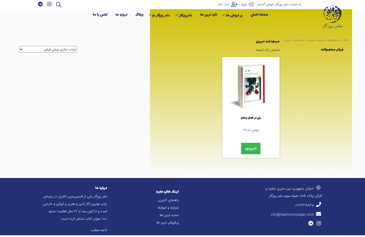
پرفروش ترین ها (167, 222)
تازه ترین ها (208, 14)
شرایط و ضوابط (168, 207)
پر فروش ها (234, 15)
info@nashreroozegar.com (293, 214)
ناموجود (251, 148)
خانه (345, 40)
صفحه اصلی (259, 14)
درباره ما (121, 14)
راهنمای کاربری (168, 200)
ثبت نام (224, 4)
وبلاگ (139, 14)
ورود (244, 4)
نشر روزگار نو (161, 15)
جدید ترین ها (169, 215)
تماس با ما (100, 14)
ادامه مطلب (99, 230)
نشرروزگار (185, 15)
